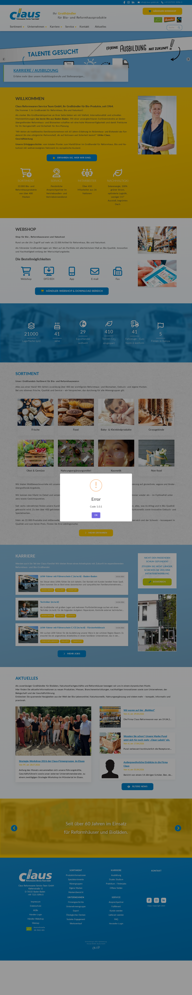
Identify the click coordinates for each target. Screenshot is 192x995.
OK (96, 515)
